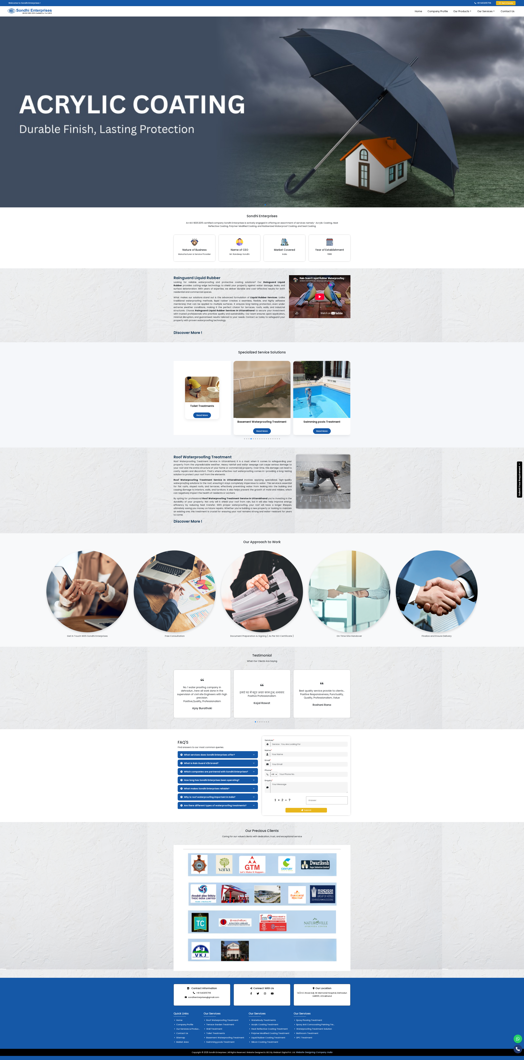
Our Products (461, 11)
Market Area (182, 1042)
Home (418, 11)
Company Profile (438, 11)
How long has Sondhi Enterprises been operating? (211, 780)
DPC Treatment (304, 1037)
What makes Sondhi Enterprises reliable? (206, 788)
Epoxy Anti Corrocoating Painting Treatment (318, 1024)
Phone (268, 770)
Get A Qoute (507, 3)
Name (268, 750)
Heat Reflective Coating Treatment (269, 1028)
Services (269, 740)
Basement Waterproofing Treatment (225, 1037)
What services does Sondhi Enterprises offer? (209, 754)
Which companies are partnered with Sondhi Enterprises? (216, 771)
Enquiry (269, 780)
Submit (307, 810)
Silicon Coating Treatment (264, 1042)
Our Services (485, 11)
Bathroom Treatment (307, 1033)
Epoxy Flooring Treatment (309, 1020)
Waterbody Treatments (263, 1020)
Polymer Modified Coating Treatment (270, 1033)
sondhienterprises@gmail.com (203, 997)
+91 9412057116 (483, 3)
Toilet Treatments (215, 1033)
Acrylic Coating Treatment (264, 1024)
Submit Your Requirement (519, 481)
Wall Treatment (214, 1028)
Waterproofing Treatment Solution (314, 1028)
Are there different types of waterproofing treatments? (215, 805)
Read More (202, 431)
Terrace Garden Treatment (220, 1024)
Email (268, 760)
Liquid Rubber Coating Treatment (268, 1037)
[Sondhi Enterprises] (251, 993)
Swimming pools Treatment (220, 1042)
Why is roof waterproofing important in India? (209, 797)
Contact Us (507, 11)
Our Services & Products (188, 1028)
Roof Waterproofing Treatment (222, 1020)
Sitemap (180, 1037)
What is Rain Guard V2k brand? (201, 763)
